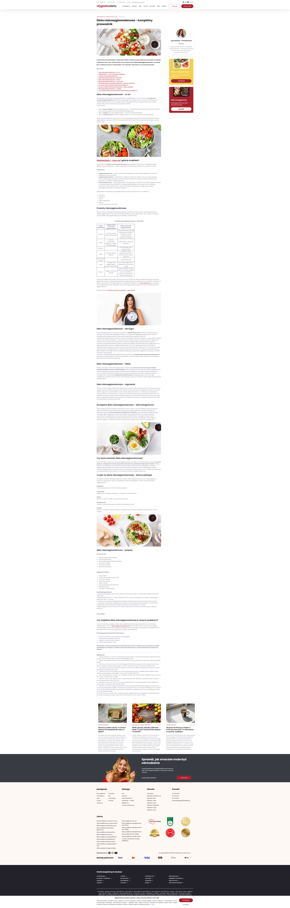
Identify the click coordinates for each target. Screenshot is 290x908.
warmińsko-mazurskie (184, 893)
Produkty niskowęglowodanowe (107, 76)
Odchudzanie (178, 891)
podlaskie (156, 893)
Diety (140, 6)
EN (192, 2)
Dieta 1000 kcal (120, 891)
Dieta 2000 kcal (147, 891)
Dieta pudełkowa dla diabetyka (106, 839)
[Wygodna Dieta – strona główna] (106, 7)
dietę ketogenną (145, 283)
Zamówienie (112, 798)
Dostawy (134, 6)
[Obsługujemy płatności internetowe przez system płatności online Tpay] (120, 858)
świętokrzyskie (174, 893)
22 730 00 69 (101, 2)
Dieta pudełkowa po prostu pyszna (107, 823)
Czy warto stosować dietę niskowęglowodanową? (113, 85)
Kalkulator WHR (151, 800)
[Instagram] (185, 2)
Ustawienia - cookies (128, 800)
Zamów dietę (187, 6)
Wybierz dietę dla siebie (149, 778)
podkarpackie (149, 893)
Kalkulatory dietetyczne (154, 796)
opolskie (143, 893)
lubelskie (172, 891)
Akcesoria (100, 803)
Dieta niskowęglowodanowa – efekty (109, 79)
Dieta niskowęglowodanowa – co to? (109, 72)
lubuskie (105, 893)
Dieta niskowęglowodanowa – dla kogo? (110, 78)
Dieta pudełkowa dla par (125, 893)
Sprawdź (181, 109)
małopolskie (115, 893)
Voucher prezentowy (128, 805)
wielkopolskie (101, 895)
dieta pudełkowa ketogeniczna (121, 626)
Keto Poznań (130, 895)
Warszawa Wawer (151, 895)
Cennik (146, 6)
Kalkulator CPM (151, 810)
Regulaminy (125, 803)
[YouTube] (188, 2)
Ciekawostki (101, 17)
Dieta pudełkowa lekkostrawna (106, 841)
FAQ (123, 793)
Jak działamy (126, 6)
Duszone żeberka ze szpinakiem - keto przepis (121, 290)
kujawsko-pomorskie (110, 891)
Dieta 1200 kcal (129, 891)
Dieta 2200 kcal (156, 891)
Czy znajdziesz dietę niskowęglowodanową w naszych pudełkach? (117, 90)
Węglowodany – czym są (108, 160)
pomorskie (162, 893)
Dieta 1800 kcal (138, 891)
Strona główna (101, 793)
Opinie (185, 891)
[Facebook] (183, 2)
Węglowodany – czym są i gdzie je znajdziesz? (111, 74)
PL (191, 2)
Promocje (152, 6)
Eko (109, 796)
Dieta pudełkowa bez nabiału (130, 834)
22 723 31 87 (112, 2)
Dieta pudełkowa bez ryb (129, 821)
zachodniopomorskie (111, 895)
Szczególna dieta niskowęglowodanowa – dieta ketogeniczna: (116, 83)
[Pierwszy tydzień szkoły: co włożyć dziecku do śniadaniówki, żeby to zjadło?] (112, 728)
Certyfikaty (150, 793)
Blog (158, 6)
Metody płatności (127, 798)
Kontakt (163, 6)
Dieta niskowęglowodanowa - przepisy (109, 89)
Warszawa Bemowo (172, 895)
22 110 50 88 (122, 2)
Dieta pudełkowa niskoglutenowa (131, 832)
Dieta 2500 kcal (165, 891)
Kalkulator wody (151, 807)
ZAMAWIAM (181, 81)
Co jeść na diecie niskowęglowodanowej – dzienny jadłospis (115, 87)
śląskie (168, 893)
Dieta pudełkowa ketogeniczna (106, 832)
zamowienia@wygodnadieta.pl (181, 800)
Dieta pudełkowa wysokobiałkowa (107, 837)
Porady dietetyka (111, 17)
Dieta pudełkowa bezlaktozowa (131, 836)
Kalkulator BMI (151, 798)
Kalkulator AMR (151, 803)
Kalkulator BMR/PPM (153, 805)
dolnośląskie (101, 891)
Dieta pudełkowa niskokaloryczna (107, 825)
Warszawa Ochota (161, 895)
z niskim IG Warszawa (139, 895)
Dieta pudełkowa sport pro (105, 834)
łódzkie (109, 893)
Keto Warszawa (122, 895)
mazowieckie (136, 893)
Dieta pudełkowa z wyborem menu (107, 821)
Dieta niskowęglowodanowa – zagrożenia (110, 81)
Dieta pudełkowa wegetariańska (106, 848)
